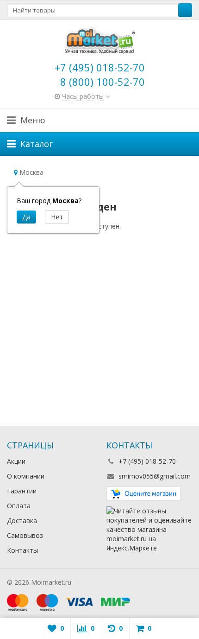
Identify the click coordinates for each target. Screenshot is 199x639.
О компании (25, 476)
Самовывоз (25, 535)
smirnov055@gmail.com (154, 476)
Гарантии (22, 490)
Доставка (22, 520)
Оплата (19, 505)
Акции (16, 461)
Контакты (22, 550)
